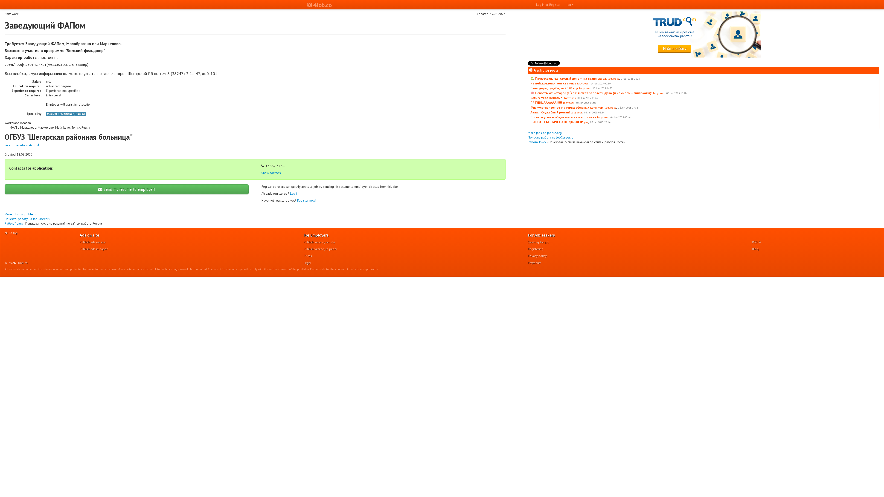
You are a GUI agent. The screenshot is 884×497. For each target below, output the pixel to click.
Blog (755, 249)
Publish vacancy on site (319, 242)
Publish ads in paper (94, 249)
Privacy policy (537, 256)
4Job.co (22, 263)
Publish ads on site (92, 242)
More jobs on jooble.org (21, 214)
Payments (534, 263)
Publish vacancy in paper (320, 249)
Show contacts (271, 173)
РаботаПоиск (14, 223)
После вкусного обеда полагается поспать (563, 117)
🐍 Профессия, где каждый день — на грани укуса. (568, 78)
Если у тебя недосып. (546, 98)
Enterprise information (20, 145)
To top (13, 233)
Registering (535, 249)
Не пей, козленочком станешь (553, 83)
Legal (307, 263)
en (569, 5)
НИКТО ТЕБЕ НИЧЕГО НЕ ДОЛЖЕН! (556, 122)
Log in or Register (548, 5)
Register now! (306, 200)
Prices (308, 256)
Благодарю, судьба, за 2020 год (554, 88)
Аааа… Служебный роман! (550, 112)
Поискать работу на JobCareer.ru (27, 219)
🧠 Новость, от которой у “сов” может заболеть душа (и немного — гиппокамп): (591, 93)
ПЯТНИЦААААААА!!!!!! (546, 103)
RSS (755, 242)
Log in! (294, 193)
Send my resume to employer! (128, 189)
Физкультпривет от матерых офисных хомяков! (567, 107)
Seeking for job (538, 242)
